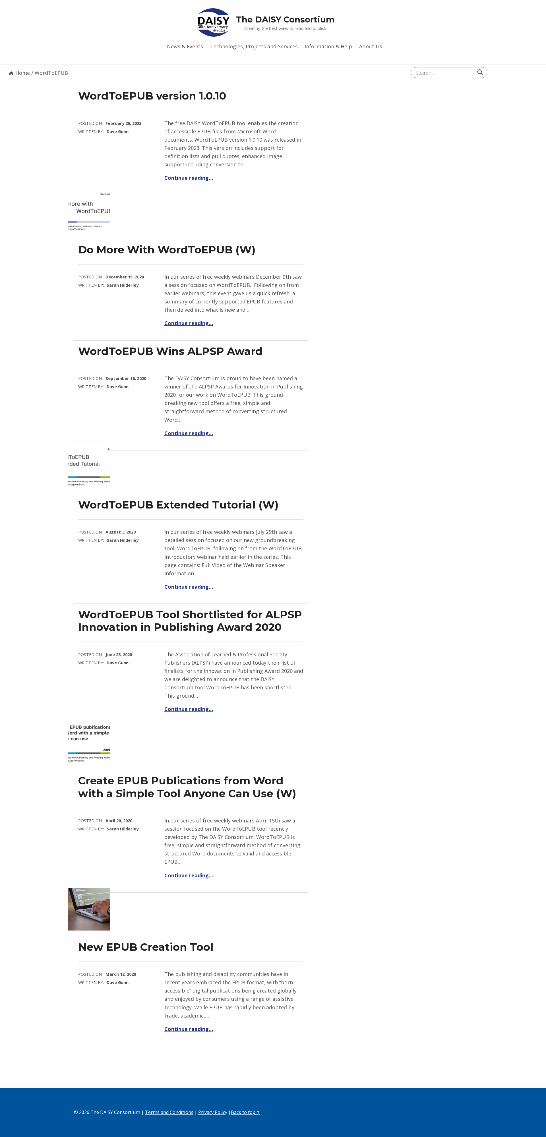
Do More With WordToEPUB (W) (167, 249)
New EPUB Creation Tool (146, 946)
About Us (370, 46)
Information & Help (328, 46)
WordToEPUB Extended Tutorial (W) (178, 504)
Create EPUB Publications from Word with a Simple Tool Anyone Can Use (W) (187, 786)
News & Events (185, 46)
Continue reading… (188, 177)
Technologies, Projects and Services (254, 46)
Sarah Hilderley (122, 285)
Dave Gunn (118, 131)
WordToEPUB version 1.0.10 (152, 95)
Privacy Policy (212, 1112)
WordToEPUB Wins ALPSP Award (170, 351)
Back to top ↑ (245, 1112)
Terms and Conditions (169, 1112)
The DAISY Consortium (285, 19)
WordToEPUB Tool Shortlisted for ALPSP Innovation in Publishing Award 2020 (190, 620)
